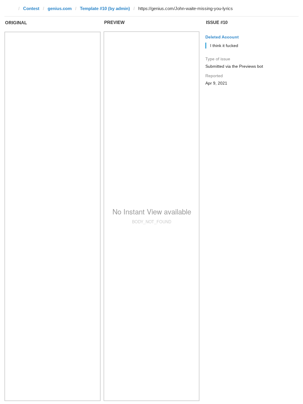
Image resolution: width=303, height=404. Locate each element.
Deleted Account (222, 37)
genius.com (60, 8)
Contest (31, 8)
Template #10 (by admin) (105, 8)
